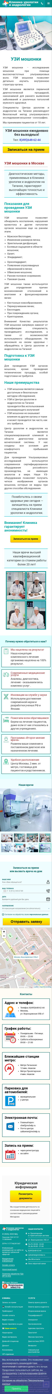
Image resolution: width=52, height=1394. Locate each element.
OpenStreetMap (45, 987)
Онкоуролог (33, 1320)
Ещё (47, 3)
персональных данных (38, 914)
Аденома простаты (36, 1328)
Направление (8, 906)
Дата (4, 897)
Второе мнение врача (37, 1311)
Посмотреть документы (26, 1196)
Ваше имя (6, 879)
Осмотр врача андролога (38, 1307)
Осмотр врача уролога (37, 1303)
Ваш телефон (8, 888)
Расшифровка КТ (35, 1315)
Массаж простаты (35, 1337)
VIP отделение (8, 1354)
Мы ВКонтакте (34, 1259)
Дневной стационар (10, 1341)
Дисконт (5, 1346)
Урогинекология (34, 1324)
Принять (16, 1388)
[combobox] (5, 891)
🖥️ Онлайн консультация (12, 1307)
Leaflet (36, 987)
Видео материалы (9, 1337)
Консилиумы (7, 1350)
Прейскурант (7, 1311)
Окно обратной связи (37, 1264)
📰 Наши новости (9, 1328)
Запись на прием (9, 1303)
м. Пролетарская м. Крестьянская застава (38, 1234)
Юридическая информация (7, 1260)
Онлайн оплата (8, 1265)
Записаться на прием (26, 150)
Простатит (32, 1333)
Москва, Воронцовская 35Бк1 (26, 957)
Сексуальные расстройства (34, 1351)
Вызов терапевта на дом (12, 1324)
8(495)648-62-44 (41, 3)
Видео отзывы (8, 1320)
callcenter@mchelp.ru (36, 1255)
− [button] (4, 936)
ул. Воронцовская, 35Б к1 (38, 1240)
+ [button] (4, 931)
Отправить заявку (26, 922)
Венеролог (32, 1346)
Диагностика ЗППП (36, 1341)
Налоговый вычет (9, 1269)
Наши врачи (7, 1333)
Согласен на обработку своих (26, 914)
